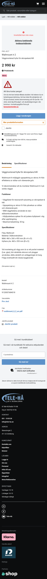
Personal (5, 466)
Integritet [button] (5, 476)
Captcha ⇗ (32, 373)
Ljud (3, 17)
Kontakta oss (6, 444)
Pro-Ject (5, 301)
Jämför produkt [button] (10, 324)
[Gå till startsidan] (8, 4)
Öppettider (6, 473)
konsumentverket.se (11, 107)
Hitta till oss (6, 469)
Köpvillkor (5, 448)
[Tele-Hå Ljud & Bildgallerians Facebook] (23, 511)
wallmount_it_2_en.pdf (13, 311)
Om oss (4, 463)
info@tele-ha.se (8, 422)
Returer (4, 451)
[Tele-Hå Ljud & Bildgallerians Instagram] (23, 506)
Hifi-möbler (11, 17)
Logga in (5, 459)
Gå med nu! (23, 362)
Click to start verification (26, 371)
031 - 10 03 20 (7, 418)
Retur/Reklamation (9, 480)
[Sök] (4, 10)
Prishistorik (9, 71)
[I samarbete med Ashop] (9, 574)
